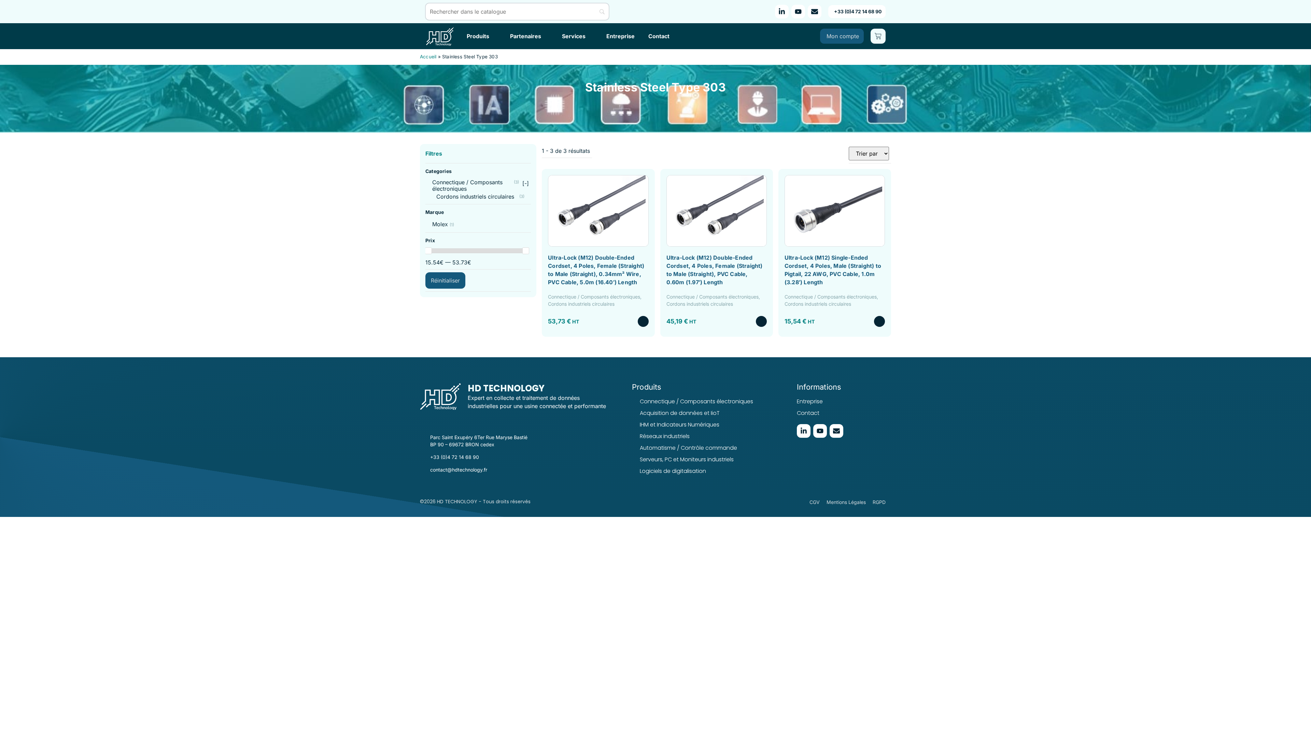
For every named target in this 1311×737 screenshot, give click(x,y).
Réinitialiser (445, 280)
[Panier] (878, 36)
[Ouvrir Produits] (493, 36)
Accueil (428, 56)
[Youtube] (798, 11)
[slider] (428, 250)
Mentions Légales (846, 502)
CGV (814, 502)
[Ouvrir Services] (590, 36)
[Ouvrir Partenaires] (545, 36)
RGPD (879, 502)
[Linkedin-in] (782, 11)
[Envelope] (814, 11)
